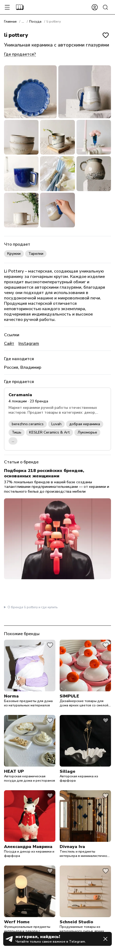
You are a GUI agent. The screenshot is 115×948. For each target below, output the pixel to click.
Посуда (35, 21)
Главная (10, 21)
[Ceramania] (57, 419)
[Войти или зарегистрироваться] (95, 7)
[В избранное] (105, 35)
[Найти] (105, 7)
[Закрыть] (105, 939)
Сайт (9, 343)
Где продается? (20, 54)
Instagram (28, 343)
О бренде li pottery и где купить (32, 607)
